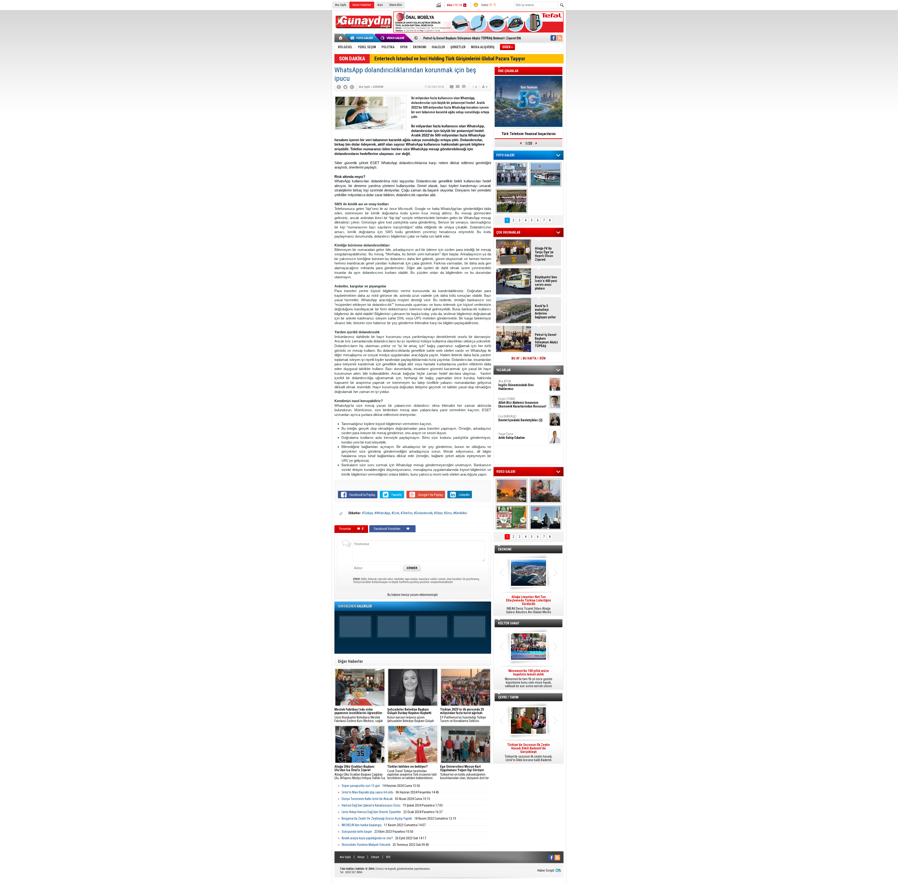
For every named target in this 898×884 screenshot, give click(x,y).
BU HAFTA (529, 358)
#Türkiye (367, 513)
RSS (388, 857)
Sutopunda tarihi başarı (357, 831)
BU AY (515, 358)
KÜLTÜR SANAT (508, 623)
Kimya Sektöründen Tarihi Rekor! (528, 134)
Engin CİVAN (522, 402)
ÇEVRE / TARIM (508, 697)
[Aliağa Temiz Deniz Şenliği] (545, 174)
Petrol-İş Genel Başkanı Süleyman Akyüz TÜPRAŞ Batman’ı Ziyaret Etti (546, 340)
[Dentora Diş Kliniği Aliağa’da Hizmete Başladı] (511, 174)
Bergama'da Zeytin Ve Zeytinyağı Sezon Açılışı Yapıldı (377, 818)
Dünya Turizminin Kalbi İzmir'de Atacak (367, 799)
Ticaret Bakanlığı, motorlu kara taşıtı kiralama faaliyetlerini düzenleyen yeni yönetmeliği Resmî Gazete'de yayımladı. (528, 604)
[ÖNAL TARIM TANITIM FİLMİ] (511, 517)
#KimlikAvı (460, 513)
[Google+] (352, 87)
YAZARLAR (503, 370)
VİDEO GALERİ (505, 471)
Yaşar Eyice (511, 436)
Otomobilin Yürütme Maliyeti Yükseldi (366, 845)
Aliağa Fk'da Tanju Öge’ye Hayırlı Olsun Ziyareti (544, 253)
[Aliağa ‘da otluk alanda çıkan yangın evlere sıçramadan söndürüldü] (511, 491)
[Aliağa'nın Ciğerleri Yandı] (545, 491)
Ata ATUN (516, 385)
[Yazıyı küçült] (474, 87)
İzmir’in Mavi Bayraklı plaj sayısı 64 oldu (367, 792)
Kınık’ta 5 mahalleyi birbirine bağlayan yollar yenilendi (545, 311)
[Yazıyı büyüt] (485, 87)
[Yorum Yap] (452, 87)
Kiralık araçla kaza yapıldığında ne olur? (367, 838)
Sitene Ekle (395, 5)
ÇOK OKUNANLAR (508, 232)
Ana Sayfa (340, 5)
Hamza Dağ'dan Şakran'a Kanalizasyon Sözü (371, 805)
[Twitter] (345, 87)
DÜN (543, 358)
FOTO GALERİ (505, 155)
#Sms (448, 513)
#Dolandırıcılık (423, 513)
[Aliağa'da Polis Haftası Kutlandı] (545, 517)
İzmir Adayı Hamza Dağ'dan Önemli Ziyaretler (371, 812)
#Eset (395, 513)
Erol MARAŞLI (520, 418)
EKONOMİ (504, 549)
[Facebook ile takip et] (553, 38)
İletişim (375, 857)
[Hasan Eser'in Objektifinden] (511, 201)
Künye (361, 857)
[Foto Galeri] (362, 38)
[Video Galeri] (393, 38)
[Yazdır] (464, 87)
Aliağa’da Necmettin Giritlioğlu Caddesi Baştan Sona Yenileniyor (468, 38)
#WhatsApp (382, 513)
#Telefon (407, 513)
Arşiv (380, 5)
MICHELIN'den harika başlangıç (362, 825)
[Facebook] (339, 87)
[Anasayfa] (340, 38)
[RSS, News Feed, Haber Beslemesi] (559, 38)
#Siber (438, 513)
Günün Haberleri (361, 5)
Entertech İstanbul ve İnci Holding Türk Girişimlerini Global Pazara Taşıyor (449, 59)
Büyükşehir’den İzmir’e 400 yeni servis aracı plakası (546, 282)
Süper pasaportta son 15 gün (361, 786)
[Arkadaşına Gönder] (458, 87)
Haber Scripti (545, 870)
